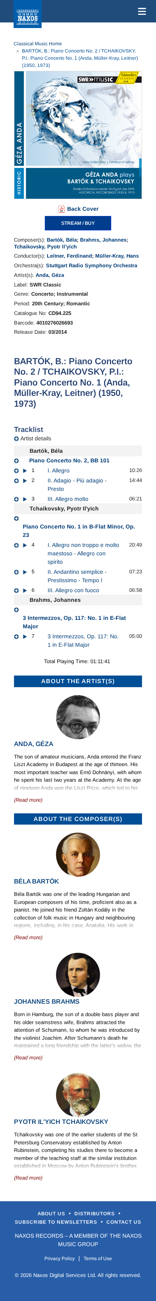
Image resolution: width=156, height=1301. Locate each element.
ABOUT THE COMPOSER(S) (78, 818)
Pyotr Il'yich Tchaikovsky (61, 1121)
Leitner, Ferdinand (69, 256)
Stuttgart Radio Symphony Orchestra (91, 265)
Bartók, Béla (62, 240)
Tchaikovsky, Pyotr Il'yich (45, 247)
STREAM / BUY (78, 223)
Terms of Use (98, 1258)
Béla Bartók (36, 881)
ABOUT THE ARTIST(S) (78, 681)
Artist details (35, 438)
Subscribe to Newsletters (57, 1222)
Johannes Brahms (47, 1001)
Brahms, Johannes (103, 240)
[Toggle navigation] (140, 11)
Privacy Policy (59, 1258)
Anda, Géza (50, 275)
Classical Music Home (38, 43)
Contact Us (123, 1222)
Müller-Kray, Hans (117, 256)
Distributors (95, 1213)
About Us (52, 1213)
